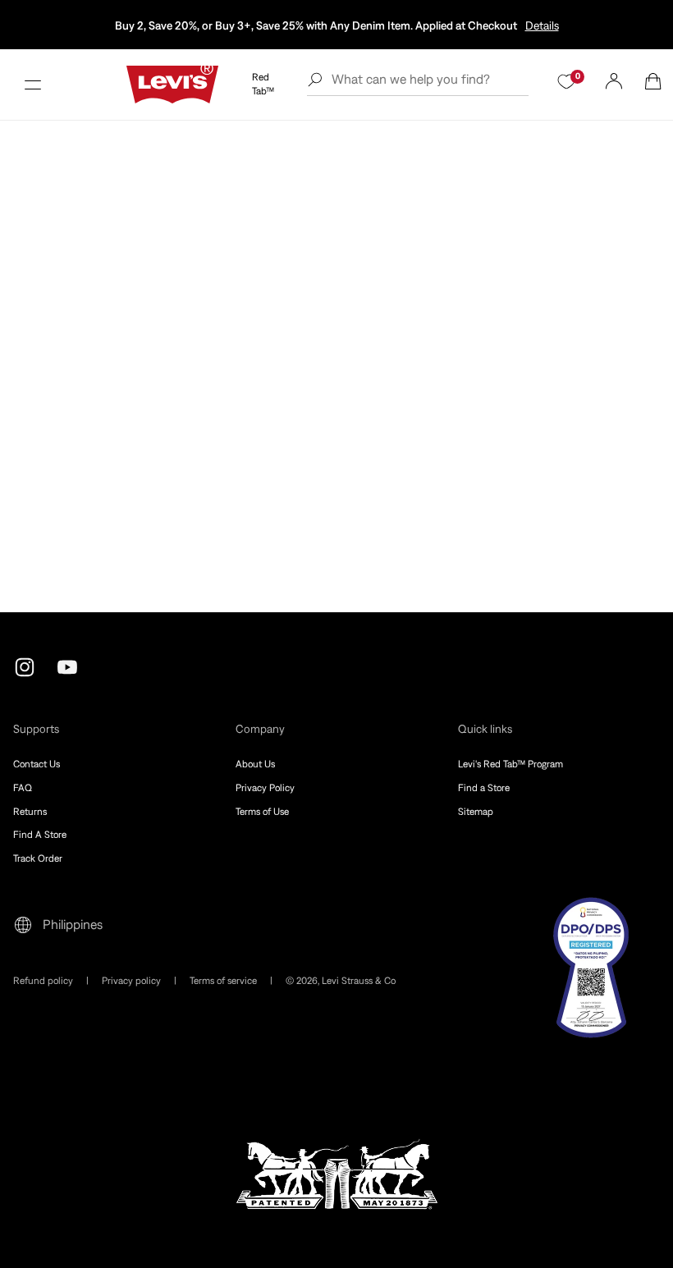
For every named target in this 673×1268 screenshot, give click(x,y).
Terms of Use (262, 811)
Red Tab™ (263, 84)
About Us (255, 764)
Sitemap (475, 811)
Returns (30, 811)
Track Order (37, 858)
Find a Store (484, 788)
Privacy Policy (265, 788)
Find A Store (39, 834)
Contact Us (36, 764)
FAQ (22, 788)
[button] (33, 84)
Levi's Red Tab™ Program (510, 764)
